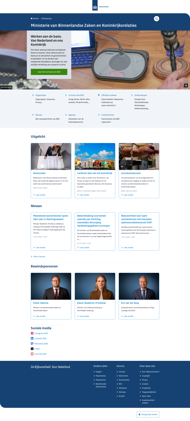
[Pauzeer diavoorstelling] (186, 85)
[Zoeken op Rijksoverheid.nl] (156, 18)
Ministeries (46, 18)
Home (36, 18)
